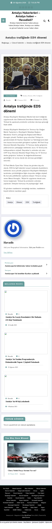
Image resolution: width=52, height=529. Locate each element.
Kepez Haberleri (24, 500)
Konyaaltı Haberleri (37, 500)
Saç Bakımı (27, 522)
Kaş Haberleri (38, 498)
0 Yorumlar (36, 100)
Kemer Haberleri (11, 500)
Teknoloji (24, 507)
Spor (17, 507)
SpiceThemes (26, 517)
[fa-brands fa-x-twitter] (23, 7)
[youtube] (32, 7)
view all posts (8, 252)
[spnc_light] (49, 21)
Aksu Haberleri (29, 488)
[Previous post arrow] (46, 264)
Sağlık (39, 505)
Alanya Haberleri (41, 488)
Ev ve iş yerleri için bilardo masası (11, 522)
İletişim (43, 510)
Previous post (9, 263)
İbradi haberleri (20, 498)
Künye (36, 510)
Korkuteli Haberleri (8, 502)
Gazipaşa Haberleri (10, 495)
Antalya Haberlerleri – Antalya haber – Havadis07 (26, 16)
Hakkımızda (28, 510)
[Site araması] (44, 20)
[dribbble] (26, 7)
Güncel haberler (10, 95)
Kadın (29, 498)
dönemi (30, 95)
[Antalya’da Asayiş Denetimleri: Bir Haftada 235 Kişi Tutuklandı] (26, 301)
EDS (34, 95)
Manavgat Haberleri (13, 505)
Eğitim (42, 491)
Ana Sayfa (6, 488)
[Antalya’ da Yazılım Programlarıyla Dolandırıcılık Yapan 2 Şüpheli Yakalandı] (26, 343)
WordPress (28, 515)
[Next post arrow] (46, 273)
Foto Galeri (41, 493)
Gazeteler (7, 510)
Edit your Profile (35, 247)
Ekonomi (7, 493)
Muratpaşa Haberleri (28, 505)
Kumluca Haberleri (32, 502)
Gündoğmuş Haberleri (38, 495)
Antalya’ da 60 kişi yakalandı (17, 401)
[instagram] (29, 7)
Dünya (7, 445)
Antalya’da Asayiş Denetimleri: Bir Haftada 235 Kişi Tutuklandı (23, 318)
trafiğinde (39, 95)
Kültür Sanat (20, 502)
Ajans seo (48, 522)
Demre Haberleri (10, 491)
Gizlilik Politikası (17, 510)
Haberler (9, 498)
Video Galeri (33, 507)
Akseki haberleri (16, 488)
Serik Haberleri (8, 507)
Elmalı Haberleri (17, 493)
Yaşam (43, 507)
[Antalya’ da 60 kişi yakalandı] (26, 385)
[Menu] (3, 20)
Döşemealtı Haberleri (24, 491)
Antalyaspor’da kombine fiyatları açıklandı (22, 274)
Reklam (24, 512)
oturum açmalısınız (28, 425)
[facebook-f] (20, 7)
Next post (8, 270)
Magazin (43, 502)
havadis (8, 100)
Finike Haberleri (30, 493)
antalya (25, 95)
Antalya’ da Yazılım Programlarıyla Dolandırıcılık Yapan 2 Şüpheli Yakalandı (22, 360)
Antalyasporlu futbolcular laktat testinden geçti (23, 266)
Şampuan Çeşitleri (38, 522)
